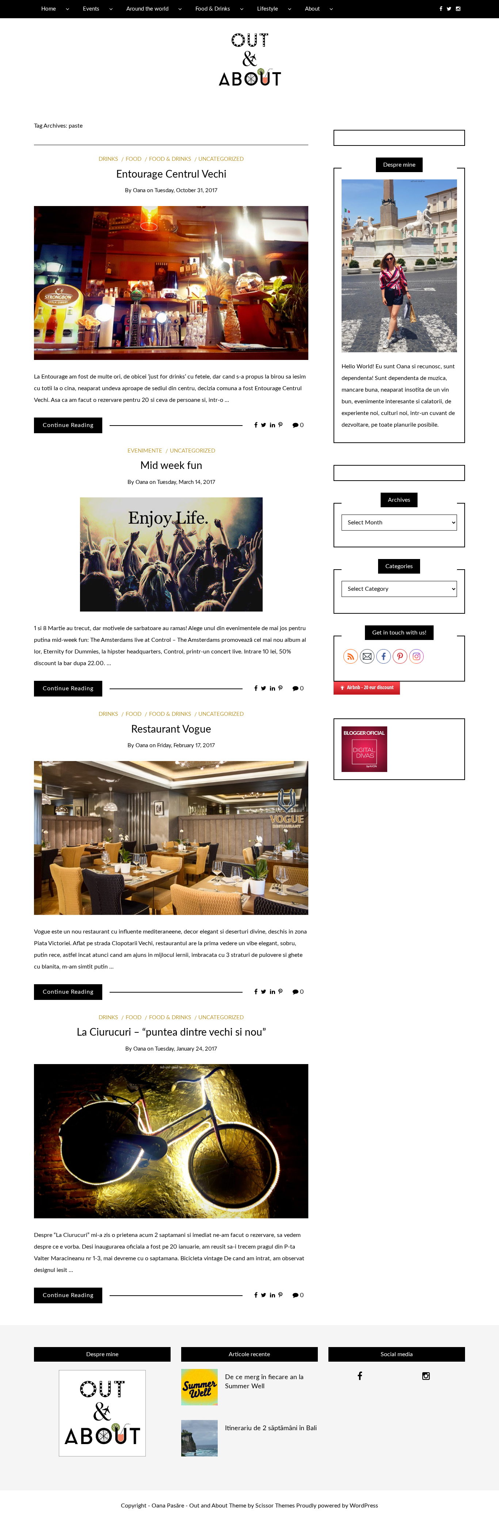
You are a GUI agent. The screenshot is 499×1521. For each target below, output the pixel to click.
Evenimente (144, 451)
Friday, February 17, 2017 (186, 745)
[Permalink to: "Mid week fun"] (171, 554)
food (133, 159)
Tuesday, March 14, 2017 (186, 482)
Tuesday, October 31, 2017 (186, 190)
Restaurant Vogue (171, 729)
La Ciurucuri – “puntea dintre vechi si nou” (171, 1032)
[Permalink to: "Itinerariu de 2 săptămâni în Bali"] (199, 1438)
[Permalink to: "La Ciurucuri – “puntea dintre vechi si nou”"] (171, 1141)
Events (91, 9)
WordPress (364, 1506)
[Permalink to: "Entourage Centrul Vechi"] (171, 283)
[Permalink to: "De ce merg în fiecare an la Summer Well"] (199, 1387)
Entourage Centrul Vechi (171, 174)
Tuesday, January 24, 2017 (186, 1049)
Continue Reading (68, 425)
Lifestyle (267, 9)
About (312, 9)
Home (48, 9)
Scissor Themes (275, 1506)
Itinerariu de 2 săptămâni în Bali (271, 1428)
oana (139, 190)
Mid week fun (171, 466)
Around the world (147, 9)
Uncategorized (221, 159)
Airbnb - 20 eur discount (370, 687)
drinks (108, 159)
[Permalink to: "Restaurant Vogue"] (171, 838)
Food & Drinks (212, 9)
